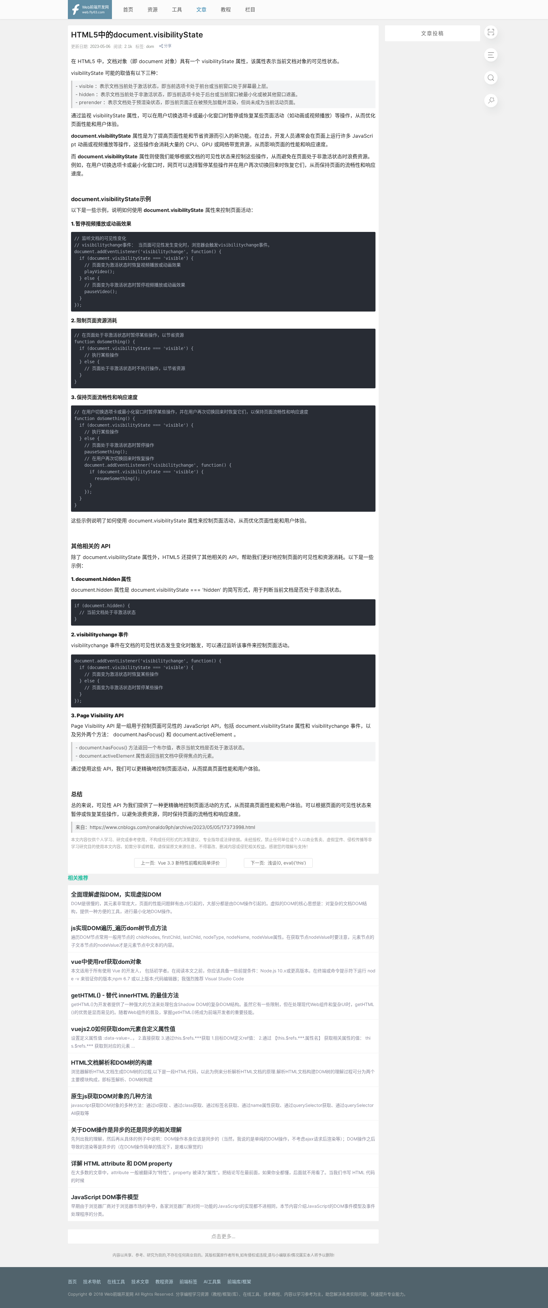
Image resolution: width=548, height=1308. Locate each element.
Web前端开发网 (119, 1294)
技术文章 (140, 1281)
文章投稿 (432, 33)
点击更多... (223, 1236)
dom (150, 46)
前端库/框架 (239, 1281)
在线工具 (116, 1281)
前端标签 (188, 1281)
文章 (201, 9)
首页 (128, 9)
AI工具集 (212, 1281)
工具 (177, 9)
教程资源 (164, 1281)
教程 (226, 9)
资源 (152, 9)
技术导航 (92, 1281)
